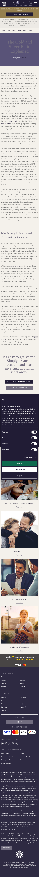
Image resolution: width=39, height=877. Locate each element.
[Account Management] (19, 577)
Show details (29, 457)
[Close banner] (36, 399)
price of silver (5, 124)
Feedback (6, 848)
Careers (3, 686)
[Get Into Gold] (19, 625)
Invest (8, 30)
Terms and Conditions (26, 757)
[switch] (34, 437)
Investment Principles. (25, 806)
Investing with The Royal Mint (19, 381)
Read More (19, 507)
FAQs (22, 704)
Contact (22, 686)
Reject (19, 475)
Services (3, 683)
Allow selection (19, 469)
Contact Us (23, 760)
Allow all (19, 463)
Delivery (3, 701)
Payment (4, 707)
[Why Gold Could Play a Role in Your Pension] (19, 481)
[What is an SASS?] (19, 529)
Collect (3, 680)
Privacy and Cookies (7, 760)
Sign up (20, 722)
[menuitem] (13, 3)
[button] (35, 3)
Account (3, 697)
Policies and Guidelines (8, 757)
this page (24, 841)
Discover (22, 680)
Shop (2, 677)
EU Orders (23, 697)
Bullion (14, 30)
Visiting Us (23, 707)
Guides (30, 30)
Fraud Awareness (6, 763)
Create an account (19, 388)
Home (3, 30)
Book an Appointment (19, 14)
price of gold (13, 121)
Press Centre (5, 753)
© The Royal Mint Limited (12, 862)
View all (3, 710)
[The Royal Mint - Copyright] (4, 3)
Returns (22, 701)
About (22, 683)
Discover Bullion (22, 30)
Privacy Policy (10, 425)
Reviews (3, 704)
